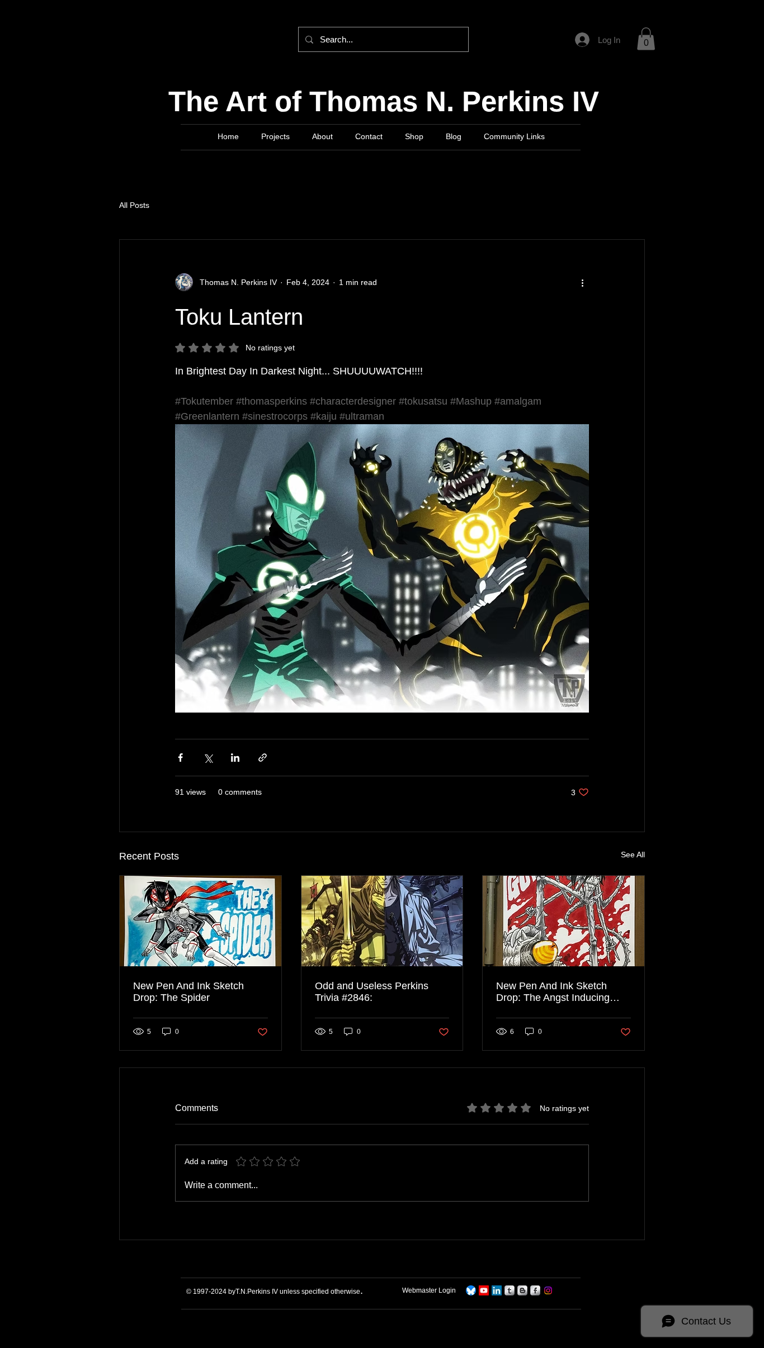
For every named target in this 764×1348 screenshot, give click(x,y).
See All (633, 854)
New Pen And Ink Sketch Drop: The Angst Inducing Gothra (553, 992)
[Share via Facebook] (180, 757)
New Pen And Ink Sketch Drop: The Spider (188, 991)
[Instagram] (548, 1290)
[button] (645, 38)
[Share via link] (262, 757)
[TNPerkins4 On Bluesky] (471, 1290)
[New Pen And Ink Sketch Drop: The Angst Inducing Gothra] (563, 921)
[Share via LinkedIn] (235, 757)
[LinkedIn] (497, 1290)
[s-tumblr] (509, 1290)
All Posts (134, 205)
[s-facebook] (535, 1290)
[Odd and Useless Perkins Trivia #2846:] (382, 921)
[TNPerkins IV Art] (484, 1290)
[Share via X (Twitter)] (207, 757)
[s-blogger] (522, 1290)
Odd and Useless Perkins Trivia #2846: (371, 991)
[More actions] (582, 282)
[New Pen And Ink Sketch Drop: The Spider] (200, 921)
